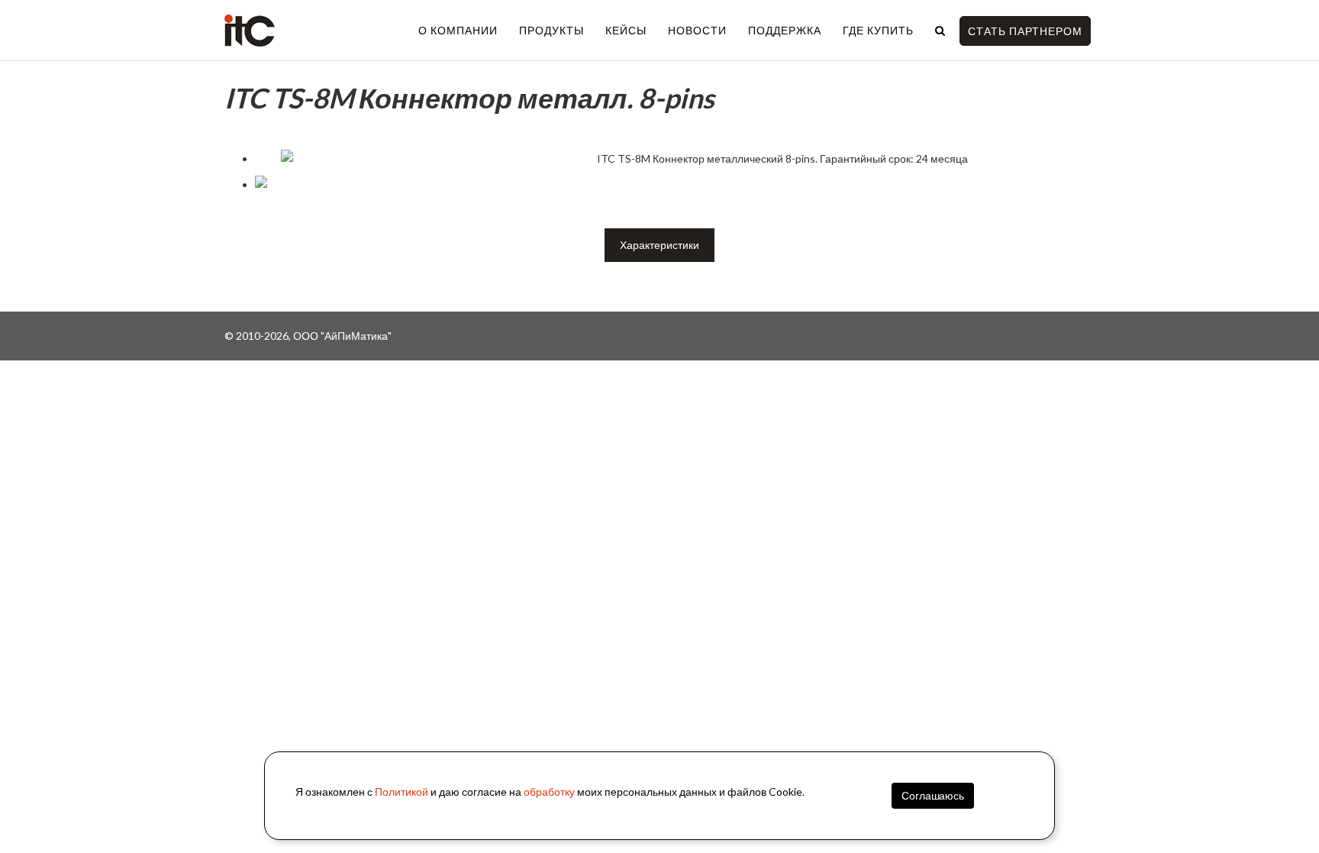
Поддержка (784, 30)
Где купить (878, 30)
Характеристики (659, 244)
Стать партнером (1025, 30)
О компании (458, 30)
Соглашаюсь (932, 795)
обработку (549, 791)
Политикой (401, 791)
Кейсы (626, 30)
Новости (697, 30)
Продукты (551, 30)
